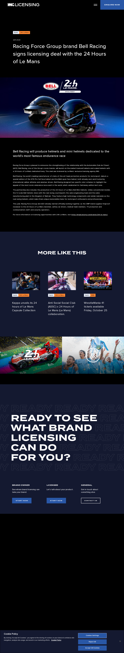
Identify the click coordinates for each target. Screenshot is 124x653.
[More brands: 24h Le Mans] (31, 355)
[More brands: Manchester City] (93, 355)
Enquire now (112, 5)
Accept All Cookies (92, 648)
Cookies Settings (92, 635)
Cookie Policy (56, 640)
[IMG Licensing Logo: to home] (23, 4)
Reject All (92, 642)
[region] (62, 641)
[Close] (120, 641)
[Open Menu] (95, 5)
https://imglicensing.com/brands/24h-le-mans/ (89, 215)
